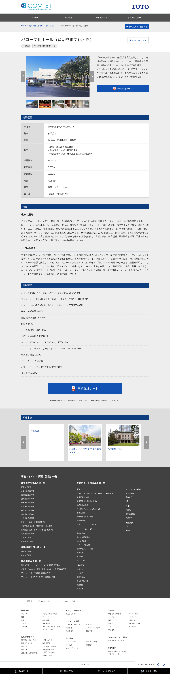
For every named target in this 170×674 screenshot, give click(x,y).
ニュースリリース (72, 648)
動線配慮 (80, 585)
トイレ (23, 623)
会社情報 (69, 638)
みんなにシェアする (145, 664)
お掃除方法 (133, 620)
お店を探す (90, 624)
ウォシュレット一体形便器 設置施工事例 (35, 573)
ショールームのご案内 (117, 637)
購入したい (25, 650)
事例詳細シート (124, 88)
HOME (23, 26)
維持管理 (129, 518)
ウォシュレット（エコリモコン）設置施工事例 (38, 577)
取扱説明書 (46, 643)
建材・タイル (47, 623)
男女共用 (80, 553)
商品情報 (25, 610)
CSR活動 (69, 645)
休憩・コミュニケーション (86, 524)
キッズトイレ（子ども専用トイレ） (89, 509)
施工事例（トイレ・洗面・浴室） (42, 26)
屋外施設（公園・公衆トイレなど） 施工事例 (37, 530)
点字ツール (133, 627)
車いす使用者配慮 (83, 537)
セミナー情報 (151, 671)
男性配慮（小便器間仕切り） (87, 501)
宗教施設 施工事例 (27, 534)
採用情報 (89, 645)
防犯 (127, 527)
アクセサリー (47, 617)
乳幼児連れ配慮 (82, 505)
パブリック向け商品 (49, 614)
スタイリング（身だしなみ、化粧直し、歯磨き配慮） (96, 493)
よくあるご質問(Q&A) (50, 646)
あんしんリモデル (73, 610)
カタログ (112, 610)
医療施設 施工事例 (27, 503)
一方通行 (80, 573)
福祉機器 (45, 620)
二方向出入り (81, 577)
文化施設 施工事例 (27, 518)
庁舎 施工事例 (26, 487)
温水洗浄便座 (130, 514)
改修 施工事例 (26, 555)
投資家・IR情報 (91, 642)
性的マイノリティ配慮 (85, 549)
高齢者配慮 (81, 533)
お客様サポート (27, 637)
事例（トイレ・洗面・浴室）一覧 (39, 476)
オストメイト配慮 (83, 545)
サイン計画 (81, 560)
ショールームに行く (93, 628)
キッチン (24, 614)
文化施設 (26, 46)
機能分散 (80, 569)
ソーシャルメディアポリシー (69, 601)
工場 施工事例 (26, 537)
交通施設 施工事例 (27, 499)
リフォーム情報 (72, 621)
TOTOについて (71, 642)
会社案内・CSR (134, 623)
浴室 (22, 617)
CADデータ (23, 671)
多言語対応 (130, 493)
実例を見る (70, 631)
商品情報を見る (66, 671)
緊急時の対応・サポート (30, 640)
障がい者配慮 (81, 541)
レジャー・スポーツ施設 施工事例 (33, 522)
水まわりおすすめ (114, 614)
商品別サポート (26, 643)
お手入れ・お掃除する (29, 653)
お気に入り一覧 (138, 27)
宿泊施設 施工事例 (27, 514)
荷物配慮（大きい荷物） (85, 517)
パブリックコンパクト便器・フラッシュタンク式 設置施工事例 (43, 569)
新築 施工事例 (26, 551)
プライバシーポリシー (45, 601)
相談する (89, 631)
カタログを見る (108, 671)
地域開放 (80, 556)
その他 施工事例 (27, 541)
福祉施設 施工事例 (27, 506)
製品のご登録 (47, 655)
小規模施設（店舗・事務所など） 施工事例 (36, 526)
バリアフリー (133, 617)
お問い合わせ (47, 640)
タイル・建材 (133, 614)
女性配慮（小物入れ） (85, 497)
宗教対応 (129, 497)
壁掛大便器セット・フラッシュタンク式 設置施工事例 (40, 565)
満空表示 (80, 589)
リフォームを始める (73, 624)
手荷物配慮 (81, 520)
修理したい (25, 646)
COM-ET (112, 648)
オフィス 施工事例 (27, 491)
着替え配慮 (81, 513)
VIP (127, 501)
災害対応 (129, 530)
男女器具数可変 (82, 581)
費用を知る (70, 628)
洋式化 (128, 510)
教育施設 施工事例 (27, 510)
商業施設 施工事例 (27, 495)
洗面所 (23, 620)
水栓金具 (24, 627)
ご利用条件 (28, 601)
